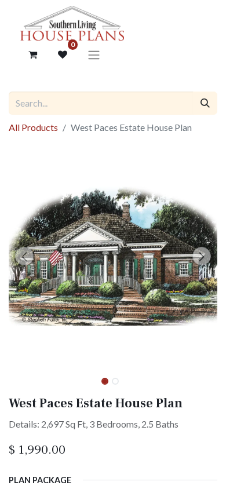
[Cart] (32, 54)
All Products (33, 127)
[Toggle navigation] (94, 54)
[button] (24, 256)
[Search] (205, 103)
